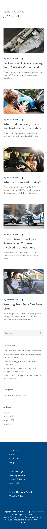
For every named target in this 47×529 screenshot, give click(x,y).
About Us (13, 450)
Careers (13, 454)
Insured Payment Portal (20, 492)
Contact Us (14, 458)
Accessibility (15, 483)
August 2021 (9, 420)
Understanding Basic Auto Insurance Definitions (21, 363)
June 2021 (8, 424)
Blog (11, 462)
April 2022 (8, 416)
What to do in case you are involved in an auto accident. (23, 377)
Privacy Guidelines (17, 479)
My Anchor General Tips (14, 58)
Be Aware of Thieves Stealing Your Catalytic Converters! (20, 370)
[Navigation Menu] (42, 3)
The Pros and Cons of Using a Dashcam (22, 350)
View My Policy (16, 496)
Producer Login (16, 471)
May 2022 (8, 412)
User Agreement (17, 475)
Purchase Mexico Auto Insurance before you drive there (22, 356)
